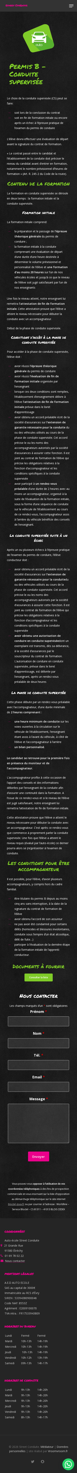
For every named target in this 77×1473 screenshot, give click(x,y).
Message (38, 1098)
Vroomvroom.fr (58, 1451)
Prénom (38, 1011)
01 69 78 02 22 (14, 1256)
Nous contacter (15, 1261)
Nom (38, 1033)
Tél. (38, 1055)
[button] (71, 6)
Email (38, 1077)
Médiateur (47, 1447)
